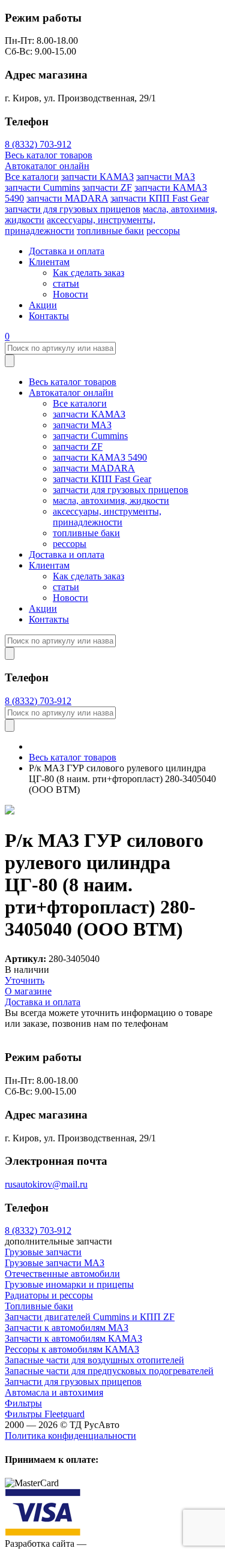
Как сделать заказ (88, 272)
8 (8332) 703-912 (38, 144)
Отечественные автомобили (62, 1274)
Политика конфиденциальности (70, 1435)
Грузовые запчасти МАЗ (54, 1263)
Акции (43, 305)
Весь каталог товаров (48, 155)
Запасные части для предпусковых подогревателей (109, 1371)
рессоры (163, 231)
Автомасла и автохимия (54, 1392)
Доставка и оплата (66, 251)
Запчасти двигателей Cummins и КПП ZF (90, 1317)
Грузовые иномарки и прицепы (69, 1284)
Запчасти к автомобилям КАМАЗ (73, 1338)
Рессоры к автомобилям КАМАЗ (72, 1349)
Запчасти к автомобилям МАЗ (66, 1327)
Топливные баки (39, 1306)
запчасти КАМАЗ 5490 (100, 457)
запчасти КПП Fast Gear (159, 198)
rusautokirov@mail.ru (46, 1184)
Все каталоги (32, 177)
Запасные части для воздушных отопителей (94, 1360)
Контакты (49, 316)
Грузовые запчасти (43, 1252)
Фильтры (23, 1403)
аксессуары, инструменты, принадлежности (107, 516)
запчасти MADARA (67, 198)
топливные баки (110, 231)
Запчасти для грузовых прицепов (73, 1381)
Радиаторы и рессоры (49, 1295)
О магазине (28, 991)
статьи (66, 283)
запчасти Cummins (42, 187)
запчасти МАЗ (165, 177)
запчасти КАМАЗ (97, 177)
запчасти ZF (107, 187)
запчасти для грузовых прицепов (72, 209)
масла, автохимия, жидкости (111, 500)
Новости (70, 294)
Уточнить (24, 980)
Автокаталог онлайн (47, 166)
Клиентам (49, 262)
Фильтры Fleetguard (45, 1414)
